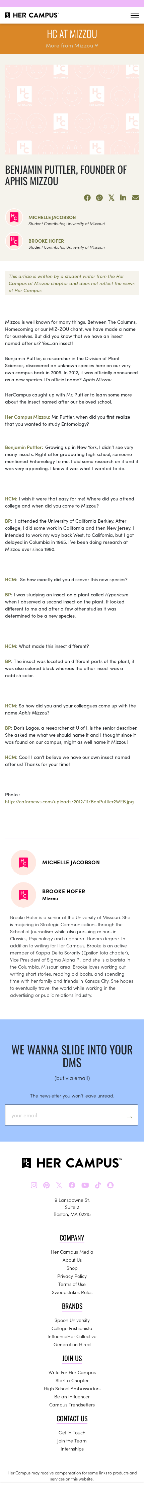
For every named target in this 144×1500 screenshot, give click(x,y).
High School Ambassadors (72, 1388)
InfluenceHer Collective (72, 1336)
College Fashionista (72, 1328)
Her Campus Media (72, 1251)
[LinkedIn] (123, 198)
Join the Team (72, 1440)
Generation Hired (72, 1344)
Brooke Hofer (46, 240)
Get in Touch (72, 1432)
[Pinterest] (99, 198)
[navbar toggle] (135, 15)
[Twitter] (111, 198)
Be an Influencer (72, 1396)
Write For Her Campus (72, 1372)
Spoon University (72, 1320)
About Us (72, 1259)
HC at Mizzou (72, 33)
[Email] (135, 198)
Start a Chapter (72, 1380)
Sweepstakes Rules (72, 1292)
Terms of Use (72, 1284)
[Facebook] (87, 198)
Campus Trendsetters (72, 1404)
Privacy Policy (72, 1275)
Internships (72, 1448)
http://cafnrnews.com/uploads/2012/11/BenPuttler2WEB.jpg (69, 801)
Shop (72, 1267)
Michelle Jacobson (52, 217)
